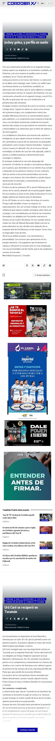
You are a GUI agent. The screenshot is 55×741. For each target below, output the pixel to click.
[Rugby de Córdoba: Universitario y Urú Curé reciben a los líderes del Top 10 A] (46, 545)
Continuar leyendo (27, 730)
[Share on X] (14, 49)
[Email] (18, 49)
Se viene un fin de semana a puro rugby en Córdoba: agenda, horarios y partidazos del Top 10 (19, 530)
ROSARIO (43, 34)
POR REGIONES (31, 34)
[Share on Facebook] (10, 49)
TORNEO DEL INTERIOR (25, 37)
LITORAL (19, 34)
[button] (5, 3)
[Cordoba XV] (21, 3)
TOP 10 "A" (10, 37)
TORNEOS (41, 37)
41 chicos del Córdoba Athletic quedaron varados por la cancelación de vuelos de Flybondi (20, 558)
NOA (18, 599)
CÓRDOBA (9, 34)
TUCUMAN (40, 602)
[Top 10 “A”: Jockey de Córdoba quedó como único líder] (46, 517)
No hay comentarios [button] (43, 275)
